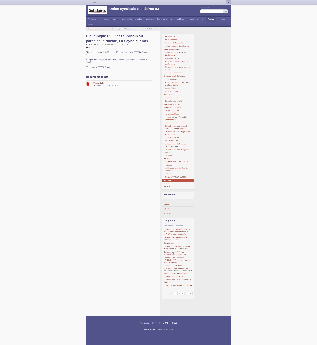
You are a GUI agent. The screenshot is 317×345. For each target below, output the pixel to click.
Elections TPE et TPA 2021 (175, 177)
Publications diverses (173, 91)
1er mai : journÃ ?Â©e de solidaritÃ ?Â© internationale (175, 253)
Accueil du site (93, 29)
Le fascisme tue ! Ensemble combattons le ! (176, 118)
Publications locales (110, 19)
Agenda (211, 19)
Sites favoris (168, 209)
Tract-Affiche (98, 83)
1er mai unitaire (170, 243)
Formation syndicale (165, 19)
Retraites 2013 (170, 174)
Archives (200, 19)
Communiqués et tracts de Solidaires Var (175, 53)
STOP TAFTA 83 (171, 141)
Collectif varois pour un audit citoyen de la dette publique (176, 127)
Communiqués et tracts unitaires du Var (177, 68)
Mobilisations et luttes (185, 19)
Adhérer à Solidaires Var (174, 43)
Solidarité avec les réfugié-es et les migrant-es (177, 133)
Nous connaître (171, 79)
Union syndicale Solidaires (132, 19)
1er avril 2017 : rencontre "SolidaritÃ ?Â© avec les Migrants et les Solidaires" (177, 260)
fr (228, 2)
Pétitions (168, 155)
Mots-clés (167, 204)
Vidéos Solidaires (171, 88)
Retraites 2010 (170, 165)
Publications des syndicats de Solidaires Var (176, 62)
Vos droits (150, 19)
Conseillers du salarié (173, 101)
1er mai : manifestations (173, 276)
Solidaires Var (93, 19)
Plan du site (144, 323)
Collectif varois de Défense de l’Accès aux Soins (176, 145)
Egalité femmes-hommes (175, 123)
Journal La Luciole (172, 58)
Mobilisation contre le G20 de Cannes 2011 (176, 169)
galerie (90, 24)
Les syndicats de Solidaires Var (177, 46)
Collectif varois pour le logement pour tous (177, 151)
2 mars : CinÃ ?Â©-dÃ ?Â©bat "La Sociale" (177, 281)
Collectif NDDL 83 (172, 137)
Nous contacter (171, 40)
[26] (190, 293)
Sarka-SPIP (163, 323)
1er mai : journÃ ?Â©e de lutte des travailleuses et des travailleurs (177, 247)
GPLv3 (174, 323)
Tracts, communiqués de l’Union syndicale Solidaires (177, 83)
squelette (221, 19)
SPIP (154, 323)
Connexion (92, 2)
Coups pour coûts (172, 111)
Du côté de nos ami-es (174, 73)
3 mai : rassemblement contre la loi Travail (178, 286)
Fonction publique (172, 114)
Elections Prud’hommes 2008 (176, 162)
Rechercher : (205, 8)
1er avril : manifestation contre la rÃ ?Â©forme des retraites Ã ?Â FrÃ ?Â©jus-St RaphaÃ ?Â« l (177, 231)
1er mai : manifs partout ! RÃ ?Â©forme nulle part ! (176, 238)
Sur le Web (168, 213)
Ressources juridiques (173, 98)
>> (226, 11)
